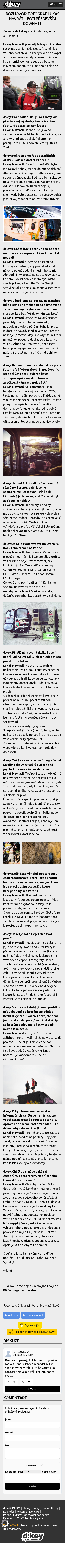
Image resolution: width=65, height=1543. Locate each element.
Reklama (22, 1511)
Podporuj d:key (12, 1514)
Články (26, 1508)
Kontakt (34, 1511)
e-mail (9, 1432)
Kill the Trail (10, 1525)
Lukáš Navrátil (34, 1315)
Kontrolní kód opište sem (30, 1471)
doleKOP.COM (11, 1508)
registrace (24, 1411)
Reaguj (32, 1389)
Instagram (36, 1518)
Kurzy (54, 1508)
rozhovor (13, 1315)
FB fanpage (11, 1290)
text (8, 1445)
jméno (9, 1419)
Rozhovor (40, 31)
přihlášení (11, 1411)
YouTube (22, 1518)
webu (32, 1290)
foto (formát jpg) (32, 1465)
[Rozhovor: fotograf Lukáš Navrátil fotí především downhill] (32, 93)
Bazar (45, 1508)
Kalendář (8, 1511)
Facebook (9, 1518)
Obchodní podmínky (36, 1514)
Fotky (36, 1508)
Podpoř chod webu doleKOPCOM (35, 1331)
